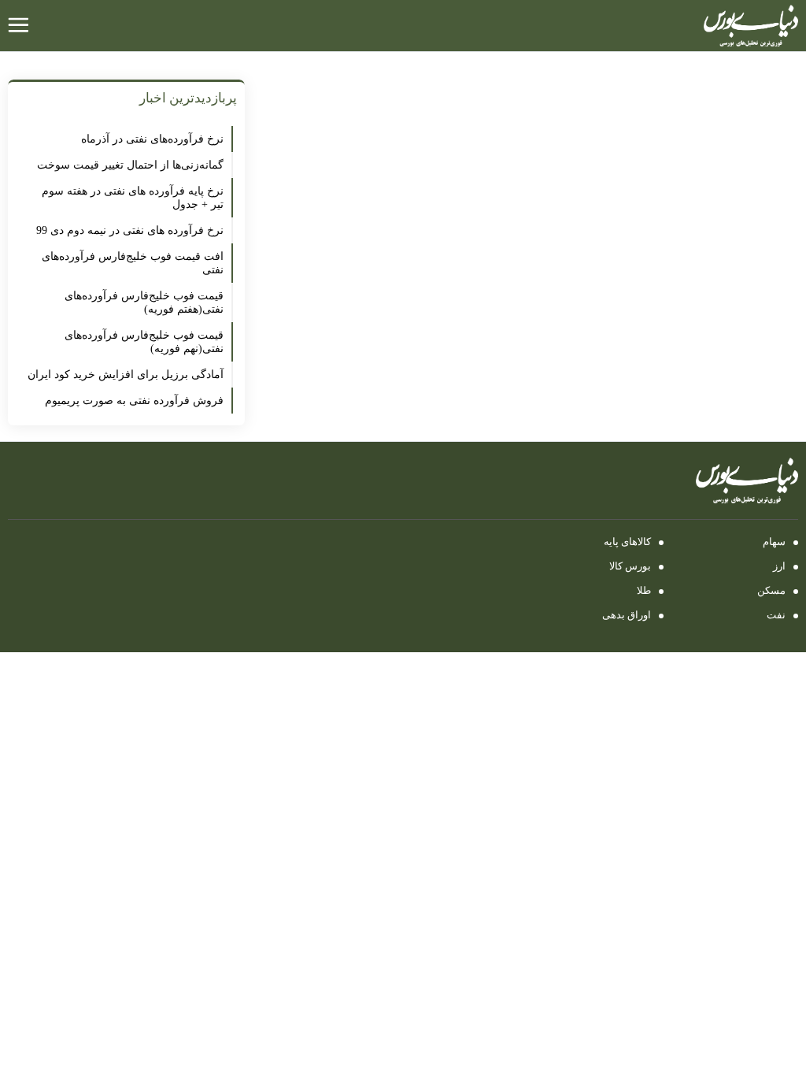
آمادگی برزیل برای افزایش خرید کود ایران (126, 374)
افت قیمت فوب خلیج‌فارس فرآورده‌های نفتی (133, 263)
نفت (776, 615)
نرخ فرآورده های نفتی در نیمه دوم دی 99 (130, 230)
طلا (644, 590)
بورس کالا (630, 566)
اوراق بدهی (626, 615)
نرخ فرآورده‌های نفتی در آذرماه (152, 139)
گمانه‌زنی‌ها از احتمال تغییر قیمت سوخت (130, 165)
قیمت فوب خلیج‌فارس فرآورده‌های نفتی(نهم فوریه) (144, 341)
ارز (779, 566)
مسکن (771, 590)
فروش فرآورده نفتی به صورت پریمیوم (134, 400)
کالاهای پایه (627, 541)
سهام (774, 541)
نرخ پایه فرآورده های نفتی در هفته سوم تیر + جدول (133, 197)
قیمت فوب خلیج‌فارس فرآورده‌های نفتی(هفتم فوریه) (144, 302)
